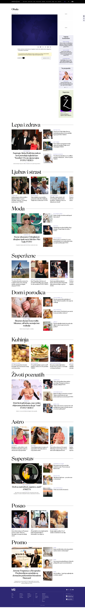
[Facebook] (66, 589)
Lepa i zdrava (25, 1)
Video (36, 593)
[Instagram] (70, 589)
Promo (26, 568)
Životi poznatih (38, 1)
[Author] (66, 103)
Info (12, 593)
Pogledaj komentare (46, 58)
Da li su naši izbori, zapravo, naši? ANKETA (66, 114)
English (36, 596)
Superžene (43, 1)
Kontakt (43, 601)
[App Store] (69, 599)
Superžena (21, 597)
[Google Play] (69, 596)
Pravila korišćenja (45, 596)
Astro (56, 1)
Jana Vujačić (63, 112)
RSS (42, 600)
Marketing (43, 593)
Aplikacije (43, 598)
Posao (13, 529)
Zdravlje (21, 593)
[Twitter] (68, 589)
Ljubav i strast (30, 1)
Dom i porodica (48, 1)
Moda (34, 1)
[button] (64, 87)
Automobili (29, 596)
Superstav (59, 1)
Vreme (36, 597)
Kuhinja (53, 1)
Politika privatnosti (45, 597)
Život (12, 597)
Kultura (21, 596)
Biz (12, 596)
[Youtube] (72, 589)
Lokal (28, 597)
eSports (28, 593)
